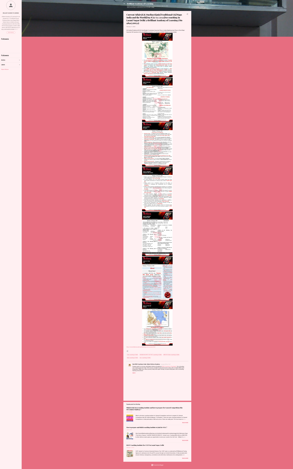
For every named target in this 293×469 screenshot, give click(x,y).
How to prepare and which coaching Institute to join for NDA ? (146, 427)
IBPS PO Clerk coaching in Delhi (171, 354)
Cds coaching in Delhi (132, 354)
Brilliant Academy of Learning (140, 3)
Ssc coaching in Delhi (145, 357)
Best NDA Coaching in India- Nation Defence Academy (146, 364)
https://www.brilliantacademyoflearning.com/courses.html (140, 347)
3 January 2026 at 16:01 (165, 364)
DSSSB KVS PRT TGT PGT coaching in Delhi (151, 354)
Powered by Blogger (158, 465)
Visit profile (11, 32)
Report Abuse (5, 69)
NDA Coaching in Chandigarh (169, 366)
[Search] (190, 4)
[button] (187, 14)
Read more (185, 422)
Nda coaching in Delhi (132, 357)
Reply (134, 373)
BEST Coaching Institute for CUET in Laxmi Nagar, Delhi (145, 445)
